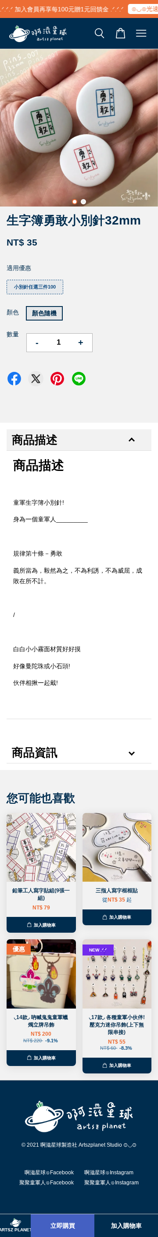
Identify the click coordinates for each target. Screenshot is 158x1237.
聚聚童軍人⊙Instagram (111, 1183)
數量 (13, 334)
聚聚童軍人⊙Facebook (46, 1183)
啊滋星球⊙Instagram (108, 1172)
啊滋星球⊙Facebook (49, 1172)
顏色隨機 (44, 313)
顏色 (13, 312)
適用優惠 (19, 267)
